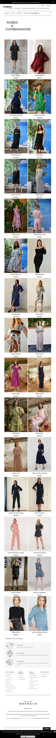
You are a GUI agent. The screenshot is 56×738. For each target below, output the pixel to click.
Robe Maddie (16, 75)
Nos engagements (21, 677)
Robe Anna (16, 234)
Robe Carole (40, 393)
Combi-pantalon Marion (39, 632)
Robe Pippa (16, 393)
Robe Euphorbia (39, 115)
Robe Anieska (15, 592)
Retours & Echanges (33, 688)
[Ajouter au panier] (53, 52)
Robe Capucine (16, 274)
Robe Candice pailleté (39, 473)
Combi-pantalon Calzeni (16, 553)
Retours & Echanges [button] (20, 653)
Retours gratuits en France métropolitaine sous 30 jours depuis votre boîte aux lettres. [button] (33, 655)
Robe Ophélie (39, 274)
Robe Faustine (39, 513)
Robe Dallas (16, 632)
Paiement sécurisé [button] (20, 661)
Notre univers (20, 675)
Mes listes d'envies (8, 691)
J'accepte (23, 736)
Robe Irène (39, 433)
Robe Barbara (15, 314)
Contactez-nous (43, 674)
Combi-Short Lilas (39, 234)
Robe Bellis (39, 155)
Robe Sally (16, 433)
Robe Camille (16, 354)
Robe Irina (16, 473)
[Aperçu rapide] (53, 47)
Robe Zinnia (40, 195)
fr (46, 5)
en (49, 5)
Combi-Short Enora (39, 553)
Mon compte (9, 672)
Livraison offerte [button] (20, 645)
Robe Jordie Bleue (40, 592)
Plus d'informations (30, 736)
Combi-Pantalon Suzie (16, 513)
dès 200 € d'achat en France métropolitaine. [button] (25, 647)
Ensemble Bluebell (16, 115)
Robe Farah (39, 354)
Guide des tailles (44, 676)
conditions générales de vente (26, 718)
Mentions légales (32, 675)
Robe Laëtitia (39, 75)
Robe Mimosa (15, 195)
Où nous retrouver (21, 679)
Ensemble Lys (15, 155)
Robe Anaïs (39, 314)
